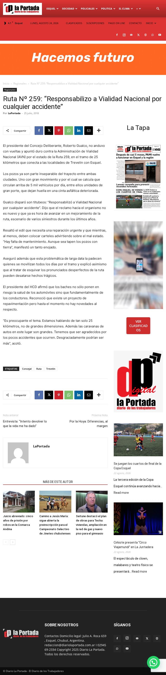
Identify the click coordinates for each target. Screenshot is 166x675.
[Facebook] (117, 35)
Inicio (6, 83)
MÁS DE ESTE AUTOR (58, 482)
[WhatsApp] (152, 35)
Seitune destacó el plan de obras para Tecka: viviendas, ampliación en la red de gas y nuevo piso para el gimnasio (91, 525)
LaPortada (14, 113)
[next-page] (12, 542)
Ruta (39, 368)
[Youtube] (159, 35)
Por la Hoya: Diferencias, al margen (89, 423)
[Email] (88, 130)
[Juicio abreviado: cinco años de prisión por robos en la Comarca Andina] (19, 502)
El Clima (124, 8)
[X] (138, 35)
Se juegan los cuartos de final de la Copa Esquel (137, 466)
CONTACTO (135, 23)
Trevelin (50, 368)
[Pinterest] (58, 130)
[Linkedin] (78, 130)
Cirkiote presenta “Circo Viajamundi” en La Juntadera (133, 545)
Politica (106, 8)
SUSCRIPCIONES (95, 23)
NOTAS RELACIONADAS (22, 482)
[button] (158, 9)
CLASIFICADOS (74, 23)
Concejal (27, 368)
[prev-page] (5, 542)
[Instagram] (124, 35)
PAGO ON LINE (116, 23)
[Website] (145, 35)
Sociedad (68, 8)
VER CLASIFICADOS (138, 325)
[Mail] (131, 35)
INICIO (149, 23)
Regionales (20, 83)
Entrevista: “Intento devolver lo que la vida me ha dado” (25, 423)
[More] (98, 130)
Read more (121, 493)
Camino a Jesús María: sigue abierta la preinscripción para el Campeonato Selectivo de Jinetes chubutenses (54, 525)
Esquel (50, 8)
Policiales (87, 8)
